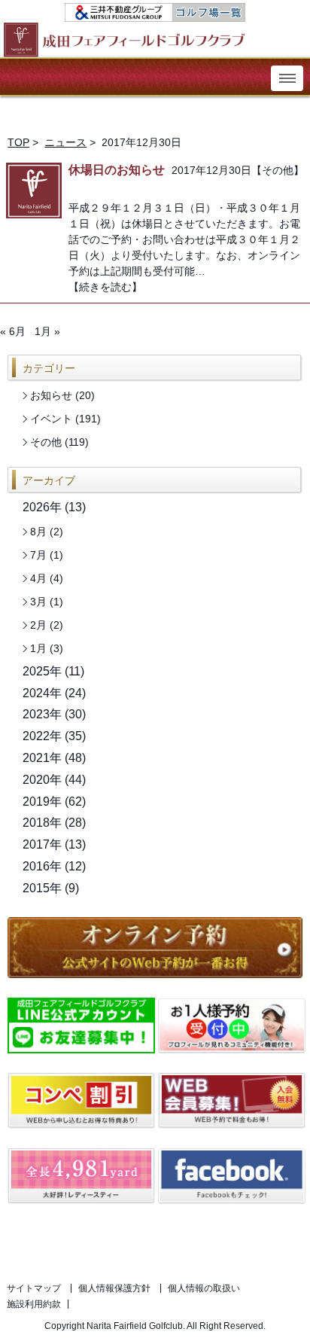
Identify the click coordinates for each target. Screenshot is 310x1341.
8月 (38, 532)
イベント (51, 419)
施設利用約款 (34, 1304)
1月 (38, 648)
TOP (18, 142)
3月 (38, 602)
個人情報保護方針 (114, 1288)
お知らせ (51, 395)
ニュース (65, 142)
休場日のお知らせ (116, 169)
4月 (38, 578)
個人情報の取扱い (204, 1288)
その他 (277, 170)
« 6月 (13, 331)
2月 (38, 625)
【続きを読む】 (105, 287)
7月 (38, 555)
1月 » (47, 331)
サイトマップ (34, 1288)
